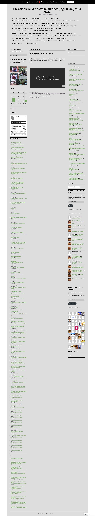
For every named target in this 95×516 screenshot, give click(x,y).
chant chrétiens (14, 176)
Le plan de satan (14, 373)
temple (70, 170)
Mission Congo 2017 (73, 150)
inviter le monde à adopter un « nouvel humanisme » (18, 252)
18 (13, 101)
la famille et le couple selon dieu (78, 163)
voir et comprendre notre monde (44, 96)
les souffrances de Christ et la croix (18, 235)
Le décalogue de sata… (77, 270)
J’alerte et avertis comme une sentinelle (16, 345)
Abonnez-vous (72, 303)
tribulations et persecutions (75, 172)
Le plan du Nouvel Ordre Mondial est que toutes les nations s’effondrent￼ (19, 315)
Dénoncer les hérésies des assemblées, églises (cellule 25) (76, 78)
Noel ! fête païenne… (76, 238)
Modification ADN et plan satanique (19, 217)
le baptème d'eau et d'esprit (75, 128)
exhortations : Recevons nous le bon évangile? (49, 28)
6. (16, 132)
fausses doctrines (73, 85)
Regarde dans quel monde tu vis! (54, 36)
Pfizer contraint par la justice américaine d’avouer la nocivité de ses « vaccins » (18, 334)
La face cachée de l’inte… (77, 227)
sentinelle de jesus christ (19, 25)
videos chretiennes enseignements (77, 175)
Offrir (71, 2)
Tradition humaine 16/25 (16, 422)
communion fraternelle (74, 70)
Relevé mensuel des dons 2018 (75, 158)
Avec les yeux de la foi (16, 142)
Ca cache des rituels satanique (18, 147)
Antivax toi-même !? (15, 270)
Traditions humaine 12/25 (16, 442)
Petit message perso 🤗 (16, 285)
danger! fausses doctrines (51, 18)
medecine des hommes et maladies (77, 145)
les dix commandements (74, 139)
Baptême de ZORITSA (15, 272)
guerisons (71, 94)
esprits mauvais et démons (75, 84)
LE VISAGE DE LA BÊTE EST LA (17, 318)
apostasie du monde (38, 93)
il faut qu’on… (75, 278)
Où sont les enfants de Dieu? (71, 20)
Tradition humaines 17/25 (16, 420)
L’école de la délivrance (53, 20)
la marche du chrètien (74, 118)
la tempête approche (15, 258)
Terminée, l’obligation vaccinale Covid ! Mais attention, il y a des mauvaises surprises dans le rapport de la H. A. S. (18, 244)
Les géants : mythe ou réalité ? (17, 267)
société (43, 94)
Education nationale (73, 81)
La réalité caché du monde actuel (21, 31)
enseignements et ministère (75, 83)
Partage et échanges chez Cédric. (18, 435)
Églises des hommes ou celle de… (78, 244)
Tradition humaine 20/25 (16, 412)
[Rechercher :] (18, 55)
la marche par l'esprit (73, 119)
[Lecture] (12, 122)
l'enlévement (72, 105)
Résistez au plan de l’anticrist (17, 144)
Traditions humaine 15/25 (16, 425)
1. (17, 125)
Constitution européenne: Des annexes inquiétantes (17, 255)
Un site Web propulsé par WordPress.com (47, 513)
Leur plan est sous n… (77, 230)
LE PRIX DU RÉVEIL (15, 296)
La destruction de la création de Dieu (22, 38)
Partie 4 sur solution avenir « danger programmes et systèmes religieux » (19, 165)
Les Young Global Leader (16, 227)
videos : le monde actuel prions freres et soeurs (76, 174)
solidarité (47, 94)
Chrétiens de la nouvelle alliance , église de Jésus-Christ (47, 10)
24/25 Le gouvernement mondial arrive (16, 428)
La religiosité (14, 211)
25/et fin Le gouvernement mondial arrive (17, 401)
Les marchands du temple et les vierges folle (41, 25)
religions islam (72, 160)
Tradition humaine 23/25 (16, 395)
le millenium (72, 129)
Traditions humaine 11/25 (16, 445)
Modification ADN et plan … (78, 267)
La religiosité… (75, 243)
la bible (70, 109)
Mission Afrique (36, 18)
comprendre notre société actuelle (51, 93)
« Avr (11, 108)
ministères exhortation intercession (77, 148)
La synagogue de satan (16, 291)
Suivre (70, 205)
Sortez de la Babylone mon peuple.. (19, 507)
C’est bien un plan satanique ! (17, 360)
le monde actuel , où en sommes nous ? (65, 33)
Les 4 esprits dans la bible (16, 149)
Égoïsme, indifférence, (41, 53)
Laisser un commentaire (35, 97)
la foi (70, 115)
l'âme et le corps (72, 99)
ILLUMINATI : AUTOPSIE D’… (78, 231)
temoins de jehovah (73, 169)
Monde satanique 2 (15, 237)
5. (17, 131)
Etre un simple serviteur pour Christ (18, 357)
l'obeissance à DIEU (73, 108)
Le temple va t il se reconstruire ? (18, 193)
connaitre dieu (72, 76)
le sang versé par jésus (74, 133)
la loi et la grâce (72, 117)
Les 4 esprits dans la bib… (77, 217)
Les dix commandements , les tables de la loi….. (54, 23)
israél (70, 95)
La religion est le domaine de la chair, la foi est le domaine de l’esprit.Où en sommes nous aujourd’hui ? (18, 182)
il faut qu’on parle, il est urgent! (18, 293)
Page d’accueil (71, 41)
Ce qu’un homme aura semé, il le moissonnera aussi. (18, 383)
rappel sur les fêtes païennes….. (18, 206)
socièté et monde (37, 94)
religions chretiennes (74, 159)
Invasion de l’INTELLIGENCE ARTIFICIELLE (17, 262)
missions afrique (72, 152)
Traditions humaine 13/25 (16, 440)
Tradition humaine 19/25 (16, 415)
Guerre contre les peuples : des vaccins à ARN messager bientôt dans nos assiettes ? (18, 387)
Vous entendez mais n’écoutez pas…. (15, 214)
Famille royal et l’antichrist (17, 232)
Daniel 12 (13, 196)
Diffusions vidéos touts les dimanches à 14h (17, 188)
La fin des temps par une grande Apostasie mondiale (18, 203)
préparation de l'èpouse (74, 157)
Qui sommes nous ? (31, 43)
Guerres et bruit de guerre (16, 305)
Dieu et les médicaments (74, 36)
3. (13, 128)
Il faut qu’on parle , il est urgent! (44, 38)
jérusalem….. (72, 97)
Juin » (14, 108)
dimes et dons (72, 80)
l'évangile (71, 102)
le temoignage (72, 134)
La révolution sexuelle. (18, 376)
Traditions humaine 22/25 (16, 397)
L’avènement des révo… (77, 225)
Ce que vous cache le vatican (17, 248)
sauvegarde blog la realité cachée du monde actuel (49, 41)
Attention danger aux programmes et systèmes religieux (27, 20)
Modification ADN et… (77, 266)
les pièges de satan (73, 143)
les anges (71, 135)
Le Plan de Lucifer (15, 265)
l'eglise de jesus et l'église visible (76, 103)
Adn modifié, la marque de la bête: (18, 323)
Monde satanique (62, 38)
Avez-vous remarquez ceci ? (17, 407)
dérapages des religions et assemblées (22, 28)
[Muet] (22, 122)
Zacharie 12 (13, 208)
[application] (18, 122)
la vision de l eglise (17, 43)
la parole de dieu (72, 123)
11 (13, 99)
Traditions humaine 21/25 (16, 410)
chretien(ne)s (72, 69)
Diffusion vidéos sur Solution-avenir (22, 41)
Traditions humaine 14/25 (16, 437)
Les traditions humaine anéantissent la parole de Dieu (27, 36)
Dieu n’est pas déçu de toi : (17, 178)
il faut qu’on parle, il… (77, 275)
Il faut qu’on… (75, 274)
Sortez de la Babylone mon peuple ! (67, 25)
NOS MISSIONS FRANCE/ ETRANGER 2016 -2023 (25, 23)
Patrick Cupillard (75, 220)
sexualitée (71, 162)
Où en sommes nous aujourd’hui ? (18, 191)
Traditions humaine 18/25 (16, 417)
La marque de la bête (15, 348)
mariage (71, 144)
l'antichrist (71, 98)
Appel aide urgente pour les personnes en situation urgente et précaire (31, 33)
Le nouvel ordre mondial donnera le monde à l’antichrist (19, 392)
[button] (14, 69)
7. (17, 134)
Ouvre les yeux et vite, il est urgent (18, 302)
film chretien (72, 89)
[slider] (24, 122)
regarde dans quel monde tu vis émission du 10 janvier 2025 (18, 160)
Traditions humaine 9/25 (16, 450)
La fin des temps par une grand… (77, 235)
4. (14, 129)
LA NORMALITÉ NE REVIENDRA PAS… (18, 330)
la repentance (72, 127)
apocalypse (71, 66)
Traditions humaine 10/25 (16, 447)
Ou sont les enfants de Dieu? (17, 498)
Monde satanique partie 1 (16, 240)
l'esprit (70, 107)
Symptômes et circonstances (17, 321)
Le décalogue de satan (16, 229)
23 (25, 101)
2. (16, 126)
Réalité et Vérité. (14, 307)
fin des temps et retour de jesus (76, 90)
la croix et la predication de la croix (76, 113)
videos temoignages (73, 178)
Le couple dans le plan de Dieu (20, 18)
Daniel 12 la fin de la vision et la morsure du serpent (18, 367)
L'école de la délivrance (74, 100)
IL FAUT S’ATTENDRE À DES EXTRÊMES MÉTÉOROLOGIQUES (18, 363)
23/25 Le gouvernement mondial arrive (16, 404)
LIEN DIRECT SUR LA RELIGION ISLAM (44, 31)
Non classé (71, 153)
